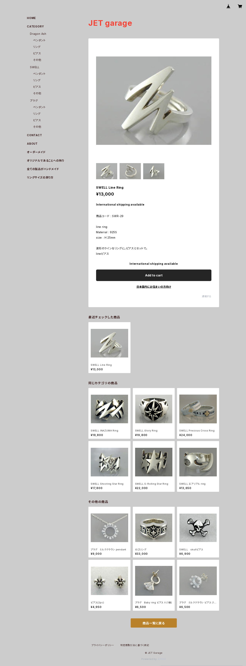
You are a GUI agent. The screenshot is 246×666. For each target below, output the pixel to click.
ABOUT (32, 143)
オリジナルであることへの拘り (45, 160)
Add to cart (154, 275)
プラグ (34, 100)
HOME (31, 18)
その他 (37, 59)
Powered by (149, 659)
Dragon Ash (38, 33)
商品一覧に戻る (154, 623)
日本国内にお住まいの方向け (153, 286)
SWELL (34, 67)
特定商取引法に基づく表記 (134, 645)
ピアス (37, 53)
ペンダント (39, 40)
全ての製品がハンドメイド (43, 169)
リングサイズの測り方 (40, 177)
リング (36, 46)
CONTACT (34, 135)
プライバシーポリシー (102, 645)
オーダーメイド (36, 152)
